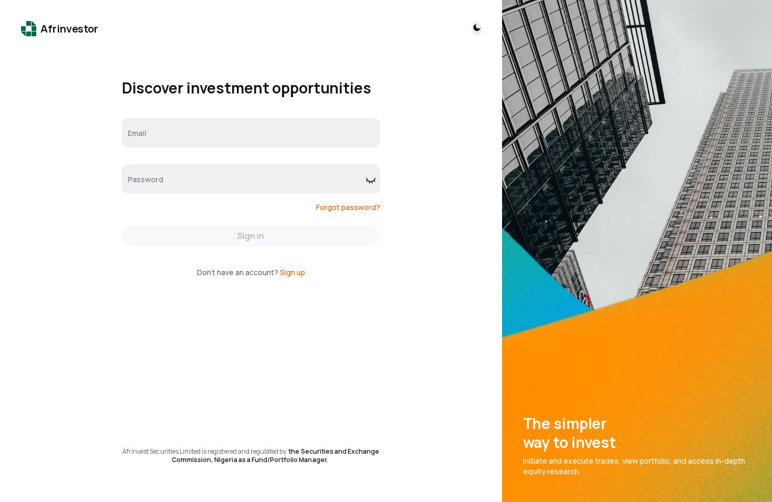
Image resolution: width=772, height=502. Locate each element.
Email (137, 133)
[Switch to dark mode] (477, 27)
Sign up (292, 272)
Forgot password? (348, 207)
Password (145, 179)
